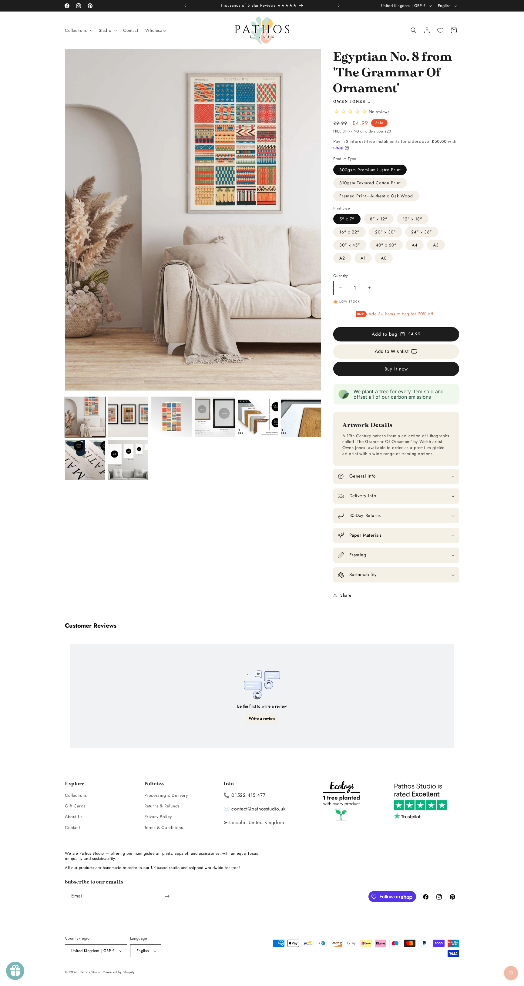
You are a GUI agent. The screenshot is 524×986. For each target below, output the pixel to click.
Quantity (340, 276)
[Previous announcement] (185, 6)
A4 (415, 245)
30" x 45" (349, 245)
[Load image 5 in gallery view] (258, 417)
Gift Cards (75, 806)
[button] (78, 30)
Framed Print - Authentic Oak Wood (376, 196)
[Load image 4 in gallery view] (215, 417)
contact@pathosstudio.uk (258, 808)
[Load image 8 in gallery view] (128, 460)
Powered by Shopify (119, 972)
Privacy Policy (158, 816)
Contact (72, 827)
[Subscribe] (167, 896)
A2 (342, 258)
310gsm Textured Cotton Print (370, 183)
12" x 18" (412, 219)
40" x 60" (386, 245)
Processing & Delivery (166, 795)
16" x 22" (349, 232)
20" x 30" (385, 232)
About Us (74, 816)
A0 (384, 258)
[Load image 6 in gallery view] (301, 417)
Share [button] (345, 595)
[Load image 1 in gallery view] (85, 417)
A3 (436, 245)
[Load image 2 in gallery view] (128, 417)
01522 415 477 (248, 795)
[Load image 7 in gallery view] (85, 460)
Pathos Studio (91, 972)
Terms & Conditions (163, 827)
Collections (76, 795)
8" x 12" (379, 219)
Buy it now (396, 369)
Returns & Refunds (162, 806)
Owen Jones (349, 101)
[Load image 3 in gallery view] (171, 417)
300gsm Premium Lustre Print (370, 170)
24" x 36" (421, 232)
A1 (363, 258)
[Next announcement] (338, 6)
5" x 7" (346, 219)
